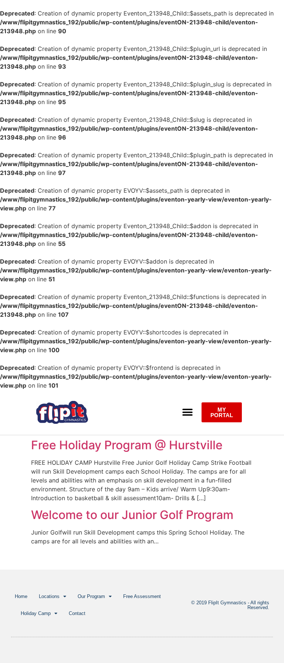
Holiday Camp (36, 613)
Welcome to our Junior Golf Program (132, 515)
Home (21, 596)
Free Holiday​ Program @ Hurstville (127, 445)
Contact (77, 613)
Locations (49, 596)
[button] (187, 412)
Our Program (91, 596)
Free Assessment (142, 596)
